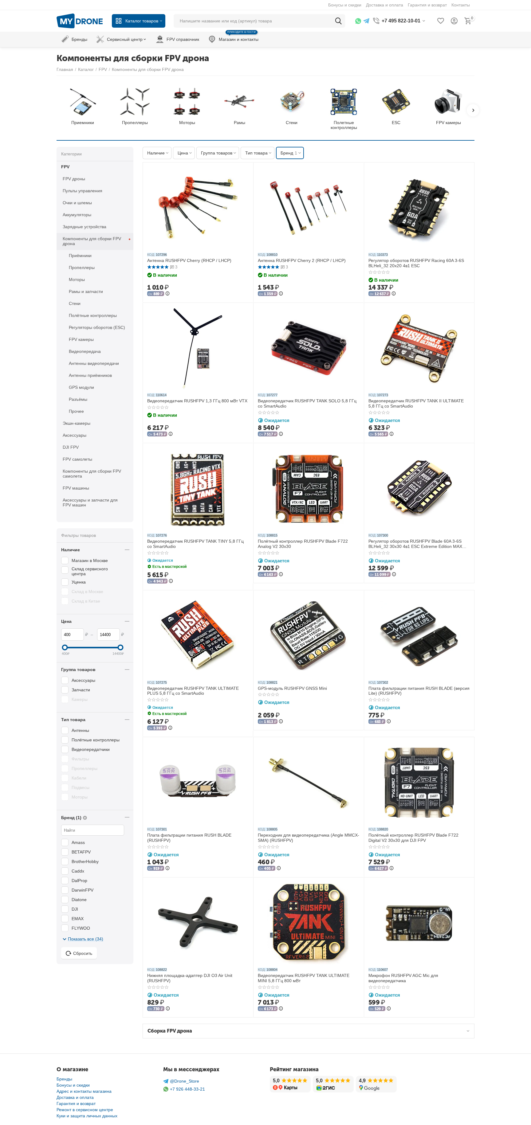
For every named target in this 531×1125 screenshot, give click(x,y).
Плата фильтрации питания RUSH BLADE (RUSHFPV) (189, 838)
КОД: (151, 254)
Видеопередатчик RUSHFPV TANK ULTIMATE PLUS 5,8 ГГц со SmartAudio (193, 691)
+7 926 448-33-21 (187, 1089)
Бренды (64, 1078)
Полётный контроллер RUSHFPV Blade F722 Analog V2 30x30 (303, 544)
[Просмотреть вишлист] (441, 21)
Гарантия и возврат (76, 1103)
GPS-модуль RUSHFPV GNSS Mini (292, 688)
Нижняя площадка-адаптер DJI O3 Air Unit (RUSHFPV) (189, 978)
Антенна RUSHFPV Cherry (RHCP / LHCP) (189, 260)
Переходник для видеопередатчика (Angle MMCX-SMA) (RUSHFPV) (308, 838)
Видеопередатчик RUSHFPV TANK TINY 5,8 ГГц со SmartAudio (195, 544)
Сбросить (82, 953)
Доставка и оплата (75, 1097)
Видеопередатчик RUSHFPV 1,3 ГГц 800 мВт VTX (197, 400)
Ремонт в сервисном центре (85, 1109)
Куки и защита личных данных (87, 1115)
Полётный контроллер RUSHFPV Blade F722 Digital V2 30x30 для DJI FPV (413, 838)
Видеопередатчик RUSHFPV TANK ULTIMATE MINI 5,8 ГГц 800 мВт (303, 978)
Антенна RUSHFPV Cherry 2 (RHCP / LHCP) (302, 260)
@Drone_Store (184, 1081)
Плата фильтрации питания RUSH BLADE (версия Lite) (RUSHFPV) (419, 691)
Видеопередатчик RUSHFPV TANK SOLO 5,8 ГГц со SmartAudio (307, 403)
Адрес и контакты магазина (84, 1091)
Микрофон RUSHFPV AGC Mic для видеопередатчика (403, 978)
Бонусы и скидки (73, 1085)
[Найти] (338, 21)
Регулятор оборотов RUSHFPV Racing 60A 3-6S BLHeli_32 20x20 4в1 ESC (416, 263)
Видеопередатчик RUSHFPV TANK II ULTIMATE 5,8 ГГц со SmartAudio (416, 403)
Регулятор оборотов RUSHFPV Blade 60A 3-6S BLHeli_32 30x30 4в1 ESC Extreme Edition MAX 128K (415, 544)
